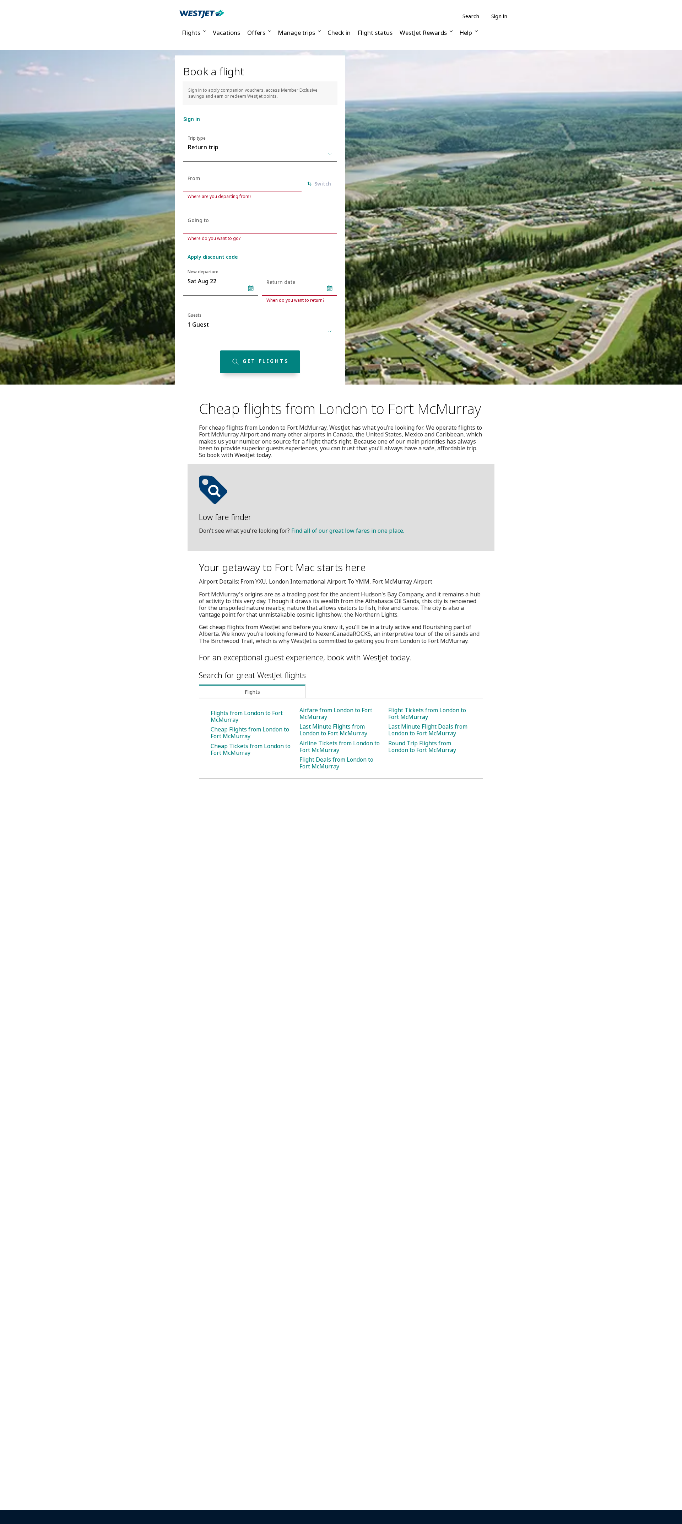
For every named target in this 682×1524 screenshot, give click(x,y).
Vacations (226, 32)
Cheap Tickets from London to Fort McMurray (251, 749)
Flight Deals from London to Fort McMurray (336, 763)
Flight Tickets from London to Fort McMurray (427, 713)
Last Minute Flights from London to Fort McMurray (333, 730)
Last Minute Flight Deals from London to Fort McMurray (427, 730)
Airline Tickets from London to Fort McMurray (339, 746)
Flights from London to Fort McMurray (247, 716)
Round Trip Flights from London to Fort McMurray (422, 746)
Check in (339, 32)
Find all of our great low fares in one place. (347, 531)
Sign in (499, 16)
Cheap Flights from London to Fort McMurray (250, 732)
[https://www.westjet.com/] (202, 13)
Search (470, 16)
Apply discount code (213, 256)
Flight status (375, 32)
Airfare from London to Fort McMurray (335, 713)
